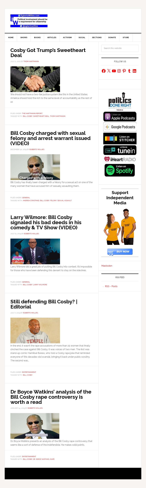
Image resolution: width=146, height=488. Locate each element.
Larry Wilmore (40, 285)
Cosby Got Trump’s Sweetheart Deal (48, 52)
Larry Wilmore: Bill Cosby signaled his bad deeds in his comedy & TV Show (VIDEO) (45, 222)
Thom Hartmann (57, 116)
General (26, 198)
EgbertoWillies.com (28, 20)
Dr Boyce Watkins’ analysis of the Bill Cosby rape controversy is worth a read (50, 397)
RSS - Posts (111, 286)
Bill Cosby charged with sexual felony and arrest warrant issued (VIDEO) (50, 138)
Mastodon (106, 265)
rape (52, 459)
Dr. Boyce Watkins (41, 459)
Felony (53, 200)
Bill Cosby (27, 116)
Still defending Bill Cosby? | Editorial (43, 304)
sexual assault (64, 200)
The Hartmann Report (32, 113)
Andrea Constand (31, 200)
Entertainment (29, 372)
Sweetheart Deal (41, 116)
